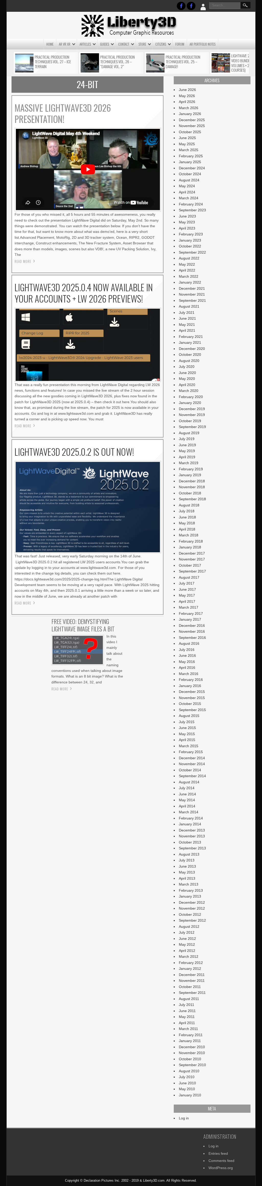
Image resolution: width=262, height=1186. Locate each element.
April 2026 (187, 102)
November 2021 (192, 294)
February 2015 (191, 752)
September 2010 (192, 1065)
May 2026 (187, 96)
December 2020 (192, 349)
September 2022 (192, 252)
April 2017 (187, 601)
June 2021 (187, 318)
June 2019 (187, 445)
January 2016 (190, 686)
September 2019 (192, 427)
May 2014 (187, 800)
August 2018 (189, 505)
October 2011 (190, 987)
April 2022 (187, 270)
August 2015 (189, 716)
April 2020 (187, 385)
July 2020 (186, 367)
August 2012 (189, 926)
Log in (184, 1118)
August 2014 (189, 782)
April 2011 (187, 1023)
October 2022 (190, 246)
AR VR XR (64, 44)
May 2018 (187, 523)
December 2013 (192, 830)
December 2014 (192, 758)
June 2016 (187, 655)
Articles (85, 44)
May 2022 (187, 264)
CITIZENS (160, 44)
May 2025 (187, 144)
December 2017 (192, 553)
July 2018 (186, 511)
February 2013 (191, 890)
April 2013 (187, 878)
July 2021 (186, 312)
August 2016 (189, 643)
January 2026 (190, 114)
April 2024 (187, 192)
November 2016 (192, 631)
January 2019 (190, 475)
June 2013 (187, 866)
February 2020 (191, 397)
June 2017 (187, 589)
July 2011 (186, 1005)
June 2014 (187, 794)
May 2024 (187, 186)
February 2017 (191, 613)
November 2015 (192, 698)
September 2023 (192, 210)
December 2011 (192, 975)
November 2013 (192, 836)
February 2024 (191, 204)
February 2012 (191, 963)
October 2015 (190, 704)
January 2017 (190, 619)
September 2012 (192, 920)
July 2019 (186, 439)
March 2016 (188, 674)
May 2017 (187, 595)
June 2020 (187, 373)
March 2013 (188, 884)
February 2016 (191, 680)
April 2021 (187, 330)
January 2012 (190, 968)
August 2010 (189, 1071)
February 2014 (191, 818)
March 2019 (188, 463)
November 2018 (192, 487)
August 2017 (189, 577)
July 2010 (186, 1077)
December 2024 (192, 168)
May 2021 (187, 324)
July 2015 (186, 722)
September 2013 (192, 848)
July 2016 (186, 650)
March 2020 (188, 391)
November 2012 (192, 908)
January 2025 (190, 162)
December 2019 (192, 409)
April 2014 (187, 806)
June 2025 (187, 138)
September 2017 (192, 571)
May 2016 (187, 662)
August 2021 (189, 306)
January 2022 (190, 282)
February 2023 (191, 234)
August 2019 (189, 433)
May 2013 (187, 872)
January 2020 (190, 403)
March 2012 (188, 956)
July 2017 (186, 583)
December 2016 (192, 625)
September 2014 (192, 776)
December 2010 (192, 1047)
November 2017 (192, 559)
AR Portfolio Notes (202, 44)
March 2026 (188, 108)
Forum (179, 44)
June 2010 (187, 1083)
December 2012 (192, 902)
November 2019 (192, 415)
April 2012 (187, 951)
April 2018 (187, 529)
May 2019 (187, 451)
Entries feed (218, 1153)
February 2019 (191, 469)
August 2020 (189, 361)
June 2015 (187, 728)
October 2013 (190, 842)
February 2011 (191, 1035)
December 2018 (192, 481)
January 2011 (190, 1041)
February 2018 (191, 541)
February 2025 (191, 156)
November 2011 (192, 981)
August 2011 (189, 999)
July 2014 (186, 788)
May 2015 (187, 734)
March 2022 (188, 276)
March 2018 (188, 535)
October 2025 (190, 132)
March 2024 (188, 198)
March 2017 (188, 607)
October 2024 (190, 174)
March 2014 (188, 812)
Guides (104, 44)
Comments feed (221, 1161)
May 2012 (187, 944)
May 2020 (187, 379)
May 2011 (187, 1017)
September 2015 (192, 710)
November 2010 (192, 1053)
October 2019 (190, 421)
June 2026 (187, 90)
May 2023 (187, 222)
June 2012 (187, 939)
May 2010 (187, 1089)
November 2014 (192, 764)
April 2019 (187, 457)
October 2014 (190, 770)
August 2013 (189, 854)
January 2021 (190, 342)
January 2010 (190, 1095)
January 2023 (190, 240)
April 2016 (187, 667)
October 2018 (190, 493)
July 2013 (186, 860)
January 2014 (190, 824)
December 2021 (192, 288)
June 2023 (187, 216)
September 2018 (192, 499)
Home (49, 44)
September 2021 (192, 300)
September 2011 (192, 993)
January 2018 (190, 547)
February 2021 (191, 337)
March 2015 (188, 746)
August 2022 (189, 258)
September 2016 (192, 638)
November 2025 (192, 126)
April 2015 (187, 740)
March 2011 (188, 1029)
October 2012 (190, 914)
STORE (142, 44)
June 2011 (187, 1011)
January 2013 (190, 896)
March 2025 (188, 150)
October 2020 (190, 354)
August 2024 (189, 180)
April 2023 (187, 228)
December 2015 (192, 692)
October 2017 (190, 565)
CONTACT (123, 44)
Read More (23, 261)
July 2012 (186, 932)
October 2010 (190, 1059)
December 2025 (192, 120)
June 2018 (187, 517)
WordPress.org (221, 1168)
